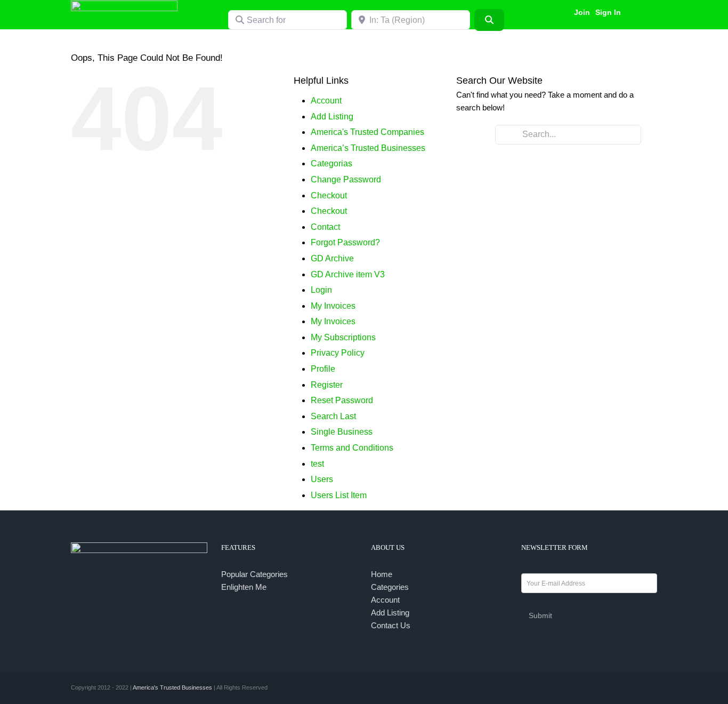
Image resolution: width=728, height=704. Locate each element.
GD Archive (332, 258)
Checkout (329, 195)
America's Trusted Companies (367, 132)
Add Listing (332, 116)
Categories (390, 586)
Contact (325, 226)
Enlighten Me (243, 586)
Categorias (331, 163)
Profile (323, 368)
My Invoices (333, 305)
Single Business (342, 431)
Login (321, 289)
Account (326, 100)
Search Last (333, 416)
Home (381, 574)
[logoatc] (124, 4)
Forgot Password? (345, 242)
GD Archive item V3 (348, 274)
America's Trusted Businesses (172, 687)
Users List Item (339, 495)
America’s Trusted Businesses (368, 148)
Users (322, 479)
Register (327, 384)
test (317, 463)
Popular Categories (254, 574)
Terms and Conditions (352, 447)
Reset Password (342, 400)
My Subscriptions (343, 337)
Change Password (346, 179)
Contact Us (390, 625)
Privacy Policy (338, 352)
